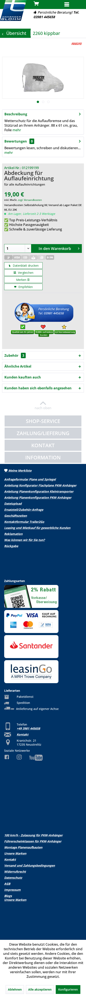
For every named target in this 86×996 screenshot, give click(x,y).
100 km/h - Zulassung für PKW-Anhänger (33, 835)
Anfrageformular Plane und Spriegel (30, 479)
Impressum (12, 890)
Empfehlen (25, 287)
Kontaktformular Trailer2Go (24, 522)
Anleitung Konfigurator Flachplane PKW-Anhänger (40, 485)
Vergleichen (25, 273)
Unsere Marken (15, 853)
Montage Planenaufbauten (23, 847)
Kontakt (22, 734)
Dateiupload (13, 504)
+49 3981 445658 (28, 728)
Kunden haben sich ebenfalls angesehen (38, 388)
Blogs (8, 896)
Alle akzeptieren (40, 989)
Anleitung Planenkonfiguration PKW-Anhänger (37, 497)
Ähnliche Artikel (17, 366)
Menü (77, 4)
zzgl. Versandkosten (30, 200)
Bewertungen (15, 141)
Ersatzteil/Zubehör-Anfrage (23, 510)
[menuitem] (73, 5)
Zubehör (14, 355)
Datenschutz (13, 878)
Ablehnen (15, 989)
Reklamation (13, 534)
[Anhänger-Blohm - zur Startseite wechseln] (13, 10)
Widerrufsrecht (15, 872)
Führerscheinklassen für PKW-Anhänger (32, 841)
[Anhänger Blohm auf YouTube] (43, 758)
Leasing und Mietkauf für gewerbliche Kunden (37, 528)
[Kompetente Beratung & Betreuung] (43, 321)
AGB (7, 884)
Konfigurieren (68, 989)
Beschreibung (15, 114)
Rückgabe (11, 546)
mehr (17, 130)
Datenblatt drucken (25, 265)
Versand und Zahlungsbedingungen (29, 865)
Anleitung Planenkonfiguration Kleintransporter (38, 491)
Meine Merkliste (20, 471)
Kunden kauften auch (22, 377)
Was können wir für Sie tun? (24, 540)
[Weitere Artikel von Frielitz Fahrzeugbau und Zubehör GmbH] (77, 43)
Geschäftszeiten (15, 516)
